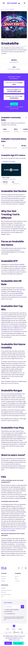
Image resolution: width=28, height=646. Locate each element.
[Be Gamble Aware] (8, 632)
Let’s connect (8, 602)
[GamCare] (17, 632)
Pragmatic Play (11, 528)
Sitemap (3, 588)
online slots (4, 196)
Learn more (16, 640)
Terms (7, 629)
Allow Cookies (18, 643)
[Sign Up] (22, 606)
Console (3, 578)
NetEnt (25, 527)
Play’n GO (7, 9)
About (16, 576)
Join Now (14, 104)
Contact (17, 581)
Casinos (3, 316)
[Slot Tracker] (13, 3)
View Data (11, 170)
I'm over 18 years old (10, 613)
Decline (8, 643)
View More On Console (9, 161)
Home (2, 9)
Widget (3, 581)
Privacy (13, 629)
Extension (3, 576)
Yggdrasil (3, 528)
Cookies (20, 629)
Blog (16, 578)
